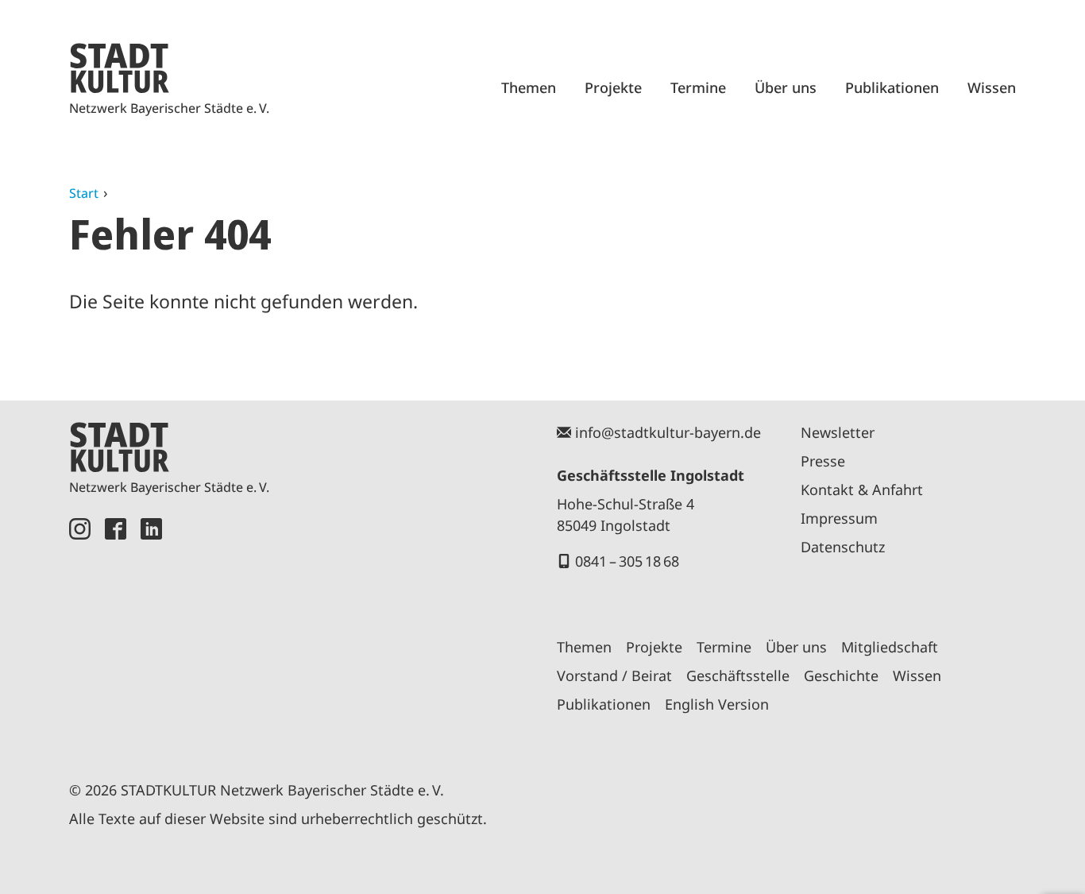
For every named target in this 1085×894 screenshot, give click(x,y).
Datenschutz (843, 546)
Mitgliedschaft (889, 646)
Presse (823, 460)
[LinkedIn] (151, 631)
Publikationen (892, 87)
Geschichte (841, 675)
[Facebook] (115, 631)
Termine (698, 87)
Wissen (991, 87)
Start (83, 193)
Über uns (786, 87)
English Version (717, 704)
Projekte (613, 87)
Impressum (839, 518)
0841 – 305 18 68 (627, 561)
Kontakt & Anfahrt (862, 489)
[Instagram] (80, 631)
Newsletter (838, 432)
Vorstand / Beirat (614, 675)
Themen (528, 87)
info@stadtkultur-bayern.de (668, 432)
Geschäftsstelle (738, 675)
